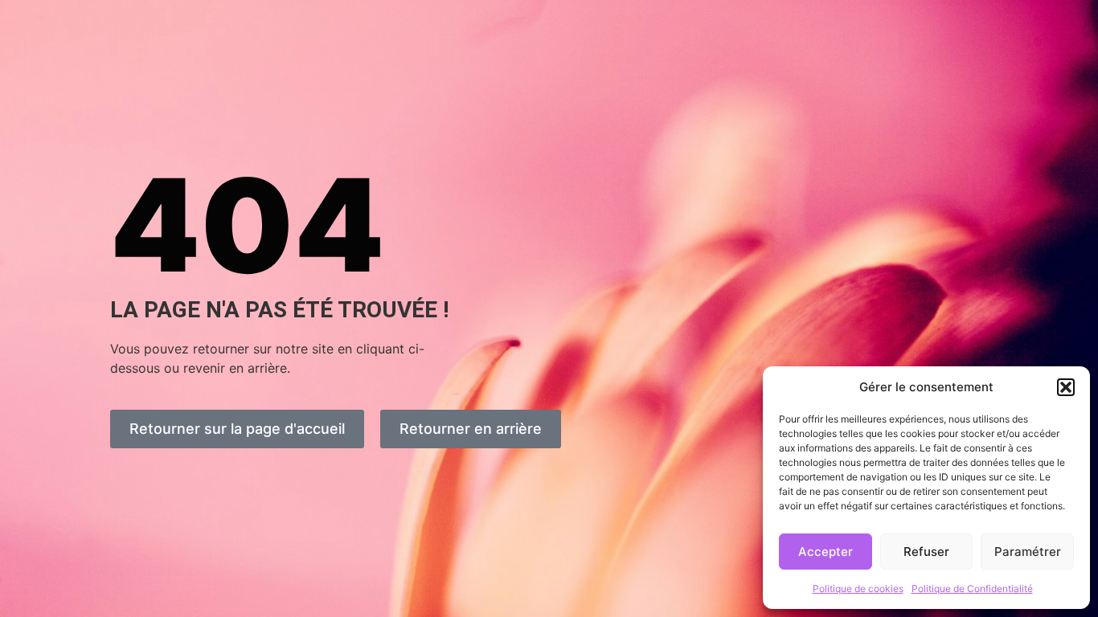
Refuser (926, 551)
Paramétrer (1027, 551)
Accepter (825, 551)
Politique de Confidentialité (972, 588)
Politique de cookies (858, 588)
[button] (1066, 387)
